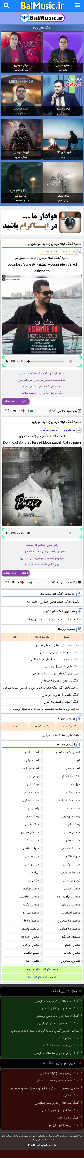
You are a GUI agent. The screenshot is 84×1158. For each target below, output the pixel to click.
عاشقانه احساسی (48, 251)
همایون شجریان (70, 961)
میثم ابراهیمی (30, 953)
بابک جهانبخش (70, 776)
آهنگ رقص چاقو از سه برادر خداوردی (56, 1053)
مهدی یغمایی (71, 953)
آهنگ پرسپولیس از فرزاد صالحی (59, 1073)
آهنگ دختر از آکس (67, 1117)
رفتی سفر (63, 200)
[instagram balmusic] (42, 234)
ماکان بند (33, 880)
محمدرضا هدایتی (69, 928)
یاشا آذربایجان (21, 70)
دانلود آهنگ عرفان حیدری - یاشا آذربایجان (53, 619)
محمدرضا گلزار (30, 920)
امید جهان (32, 760)
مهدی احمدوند (29, 936)
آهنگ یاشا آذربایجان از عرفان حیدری (57, 645)
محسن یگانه (31, 904)
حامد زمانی (73, 792)
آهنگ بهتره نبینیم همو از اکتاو (61, 1045)
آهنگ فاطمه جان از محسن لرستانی (57, 1016)
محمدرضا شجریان (68, 920)
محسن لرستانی (70, 904)
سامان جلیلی (72, 832)
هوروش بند (32, 961)
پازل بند (75, 784)
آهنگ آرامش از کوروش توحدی (61, 695)
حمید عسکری (30, 800)
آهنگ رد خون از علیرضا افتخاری (60, 680)
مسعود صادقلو (71, 936)
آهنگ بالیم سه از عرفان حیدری (61, 735)
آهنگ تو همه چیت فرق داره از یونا (58, 1023)
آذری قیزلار (63, 113)
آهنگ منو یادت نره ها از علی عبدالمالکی (55, 659)
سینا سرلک (32, 840)
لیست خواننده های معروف (42, 969)
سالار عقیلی (63, 196)
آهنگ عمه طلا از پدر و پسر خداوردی (57, 1001)
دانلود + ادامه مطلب (15, 401)
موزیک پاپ (69, 251)
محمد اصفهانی (70, 912)
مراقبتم (21, 113)
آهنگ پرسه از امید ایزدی (64, 1125)
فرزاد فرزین (32, 872)
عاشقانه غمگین (49, 430)
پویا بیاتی (33, 784)
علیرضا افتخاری (70, 872)
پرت (63, 157)
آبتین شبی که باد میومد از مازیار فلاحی (56, 673)
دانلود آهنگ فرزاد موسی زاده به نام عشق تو (54, 244)
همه (15, 637)
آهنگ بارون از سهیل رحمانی (62, 666)
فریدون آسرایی (71, 880)
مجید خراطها (31, 888)
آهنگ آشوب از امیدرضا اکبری (62, 702)
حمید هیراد (73, 808)
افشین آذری (31, 752)
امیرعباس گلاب (63, 152)
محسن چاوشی (29, 896)
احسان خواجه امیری (67, 752)
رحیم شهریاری (71, 816)
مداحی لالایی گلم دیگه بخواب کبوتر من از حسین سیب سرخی (41, 688)
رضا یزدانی (73, 824)
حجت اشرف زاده (69, 800)
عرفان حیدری (63, 65)
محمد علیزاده (31, 912)
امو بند (76, 760)
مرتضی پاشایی (30, 928)
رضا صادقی (21, 196)
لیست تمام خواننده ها (42, 977)
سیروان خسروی (29, 832)
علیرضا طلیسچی (21, 152)
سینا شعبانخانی (70, 848)
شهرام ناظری (72, 856)
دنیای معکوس (21, 200)
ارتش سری (21, 157)
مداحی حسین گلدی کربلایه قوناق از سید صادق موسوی (45, 1031)
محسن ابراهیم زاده (68, 896)
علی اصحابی (31, 856)
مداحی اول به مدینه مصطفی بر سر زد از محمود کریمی (46, 709)
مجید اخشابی (71, 888)
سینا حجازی (72, 840)
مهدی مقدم (72, 945)
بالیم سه (62, 70)
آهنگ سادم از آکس (67, 1038)
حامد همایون (21, 109)
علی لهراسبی (31, 864)
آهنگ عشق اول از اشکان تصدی (59, 1008)
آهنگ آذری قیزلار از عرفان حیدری (59, 652)
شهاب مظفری (30, 848)
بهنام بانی (33, 776)
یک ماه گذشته (42, 637)
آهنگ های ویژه (42, 27)
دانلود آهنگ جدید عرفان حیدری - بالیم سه (53, 602)
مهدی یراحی (31, 945)
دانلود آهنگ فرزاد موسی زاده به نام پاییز (56, 422)
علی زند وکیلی (71, 864)
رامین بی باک (31, 808)
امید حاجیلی (72, 768)
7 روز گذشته (69, 637)
